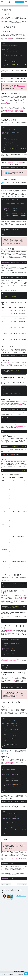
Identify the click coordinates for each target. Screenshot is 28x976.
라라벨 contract (4, 750)
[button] (19, 2)
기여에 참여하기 (21, 895)
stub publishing (8, 172)
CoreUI (2, 974)
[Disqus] (14, 918)
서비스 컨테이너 (8, 709)
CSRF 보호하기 (6, 884)
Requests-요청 (21, 884)
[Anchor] (10, 14)
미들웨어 (3, 182)
